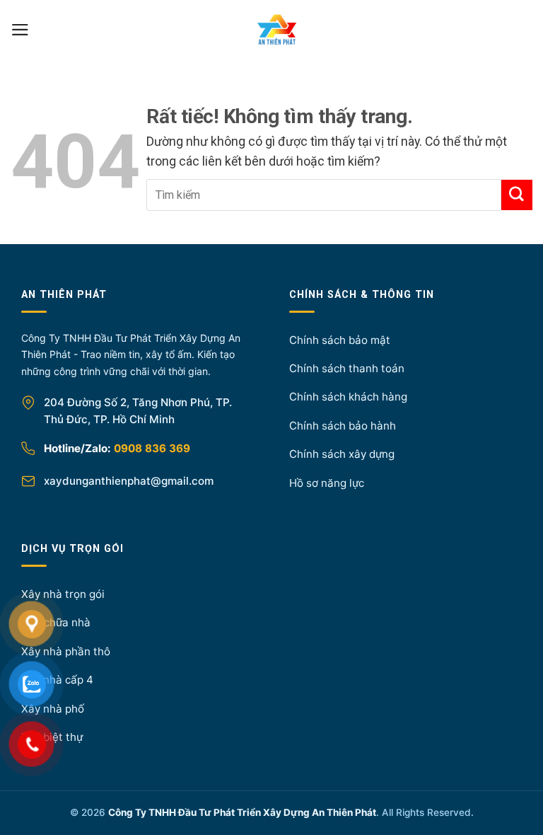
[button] (20, 29)
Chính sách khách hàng (348, 396)
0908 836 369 (152, 448)
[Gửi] (516, 195)
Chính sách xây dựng (342, 454)
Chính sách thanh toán (346, 368)
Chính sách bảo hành (342, 425)
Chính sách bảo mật (339, 340)
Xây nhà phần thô (65, 651)
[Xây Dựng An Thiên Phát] (277, 29)
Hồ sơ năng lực (326, 483)
